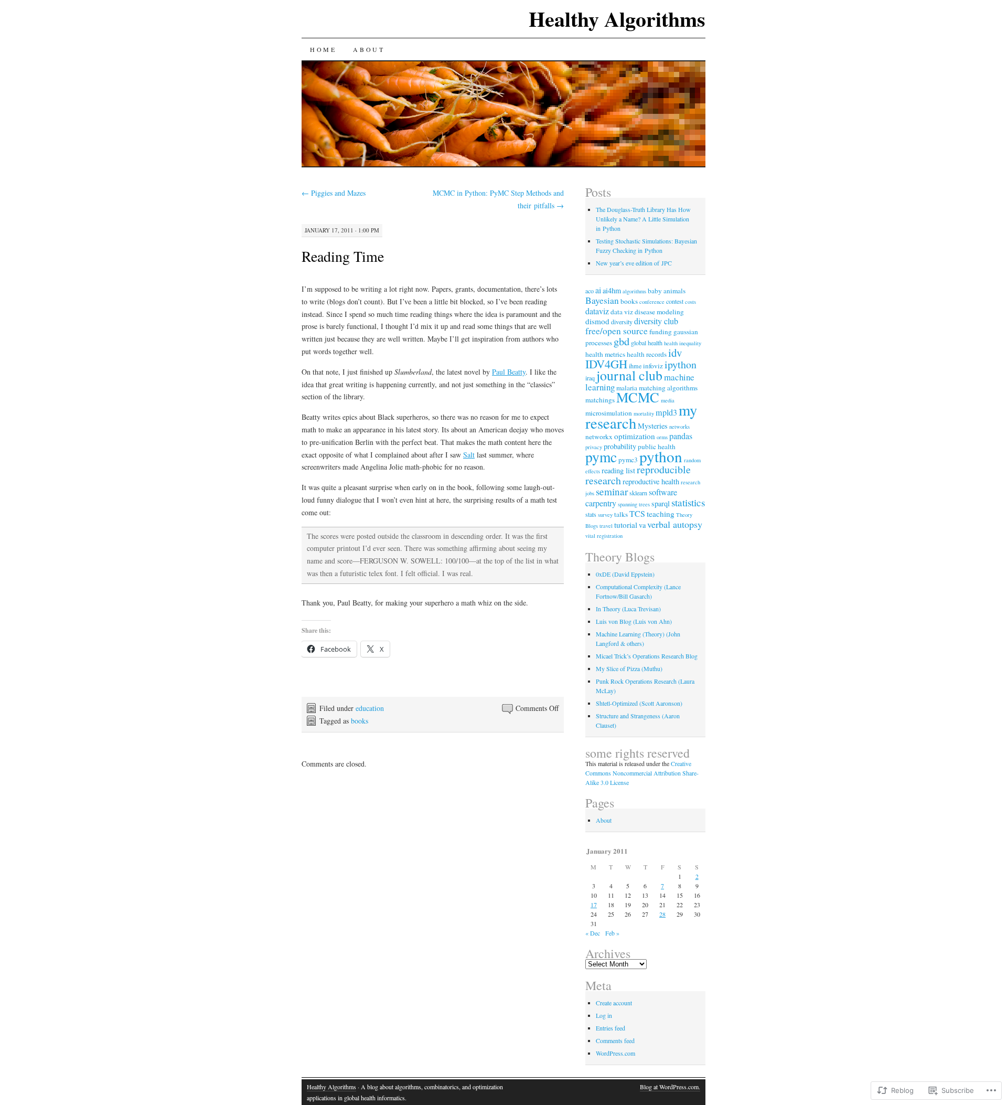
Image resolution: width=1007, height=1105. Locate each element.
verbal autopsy (674, 524)
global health (646, 342)
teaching (660, 513)
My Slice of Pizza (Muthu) (629, 668)
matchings (600, 400)
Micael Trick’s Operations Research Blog (647, 656)
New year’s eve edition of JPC (634, 263)
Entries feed (610, 1028)
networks (679, 426)
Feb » (612, 933)
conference (652, 301)
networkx (599, 436)
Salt (469, 455)
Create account (614, 1002)
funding (660, 331)
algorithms (634, 291)
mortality (644, 413)
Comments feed (615, 1040)
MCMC (637, 397)
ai (598, 290)
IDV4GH (606, 363)
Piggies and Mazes (334, 193)
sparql (660, 503)
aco (589, 290)
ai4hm (612, 290)
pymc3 (628, 459)
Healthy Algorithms (617, 18)
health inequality (682, 343)
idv (675, 352)
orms (662, 437)
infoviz (653, 365)
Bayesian (602, 300)
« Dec (592, 933)
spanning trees (634, 504)
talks (621, 514)
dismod (597, 321)
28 (662, 914)
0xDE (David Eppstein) (625, 574)
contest (674, 301)
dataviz (597, 311)
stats (590, 514)
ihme (635, 366)
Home (323, 49)
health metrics (605, 354)
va (642, 525)
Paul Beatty (509, 372)
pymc (601, 456)
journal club (629, 375)
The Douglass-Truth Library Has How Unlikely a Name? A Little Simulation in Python (643, 218)
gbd (621, 341)
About (368, 49)
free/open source (616, 331)
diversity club (656, 321)
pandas (680, 436)
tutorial (625, 524)
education (370, 708)
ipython (681, 364)
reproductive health (651, 481)
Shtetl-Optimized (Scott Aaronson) (639, 703)
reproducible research (638, 474)
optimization (634, 436)
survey (605, 514)
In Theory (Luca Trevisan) (628, 608)
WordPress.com (615, 1053)
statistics (688, 502)
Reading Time (343, 256)
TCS (637, 513)
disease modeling (659, 311)
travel (606, 525)
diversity (622, 321)
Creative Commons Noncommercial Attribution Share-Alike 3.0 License (642, 773)
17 (594, 904)
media (667, 400)
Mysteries (653, 426)
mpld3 (666, 412)
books (359, 721)
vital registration (604, 535)
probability (620, 446)
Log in (604, 1015)
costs (690, 301)
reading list (618, 470)
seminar (612, 491)
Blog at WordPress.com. (670, 1086)
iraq (590, 378)
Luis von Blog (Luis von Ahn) (634, 621)
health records (647, 354)
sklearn (638, 492)
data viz (621, 311)
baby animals (666, 290)
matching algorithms (668, 387)
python (660, 456)
